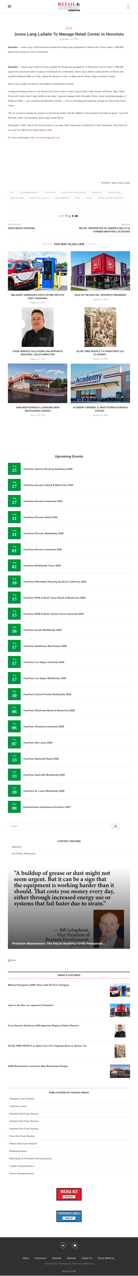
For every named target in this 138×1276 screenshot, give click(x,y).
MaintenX (16, 847)
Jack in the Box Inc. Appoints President (100, 295)
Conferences (40, 1258)
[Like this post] (62, 216)
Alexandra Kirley (29, 192)
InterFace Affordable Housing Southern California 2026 (54, 581)
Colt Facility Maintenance (23, 853)
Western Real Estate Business (23, 1143)
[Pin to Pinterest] (73, 216)
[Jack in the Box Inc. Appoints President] (100, 271)
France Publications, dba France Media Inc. (72, 1263)
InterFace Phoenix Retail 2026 (40, 517)
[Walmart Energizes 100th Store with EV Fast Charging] (37, 271)
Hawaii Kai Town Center (74, 192)
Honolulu (97, 192)
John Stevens (17, 198)
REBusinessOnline (18, 1151)
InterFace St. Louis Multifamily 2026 (43, 791)
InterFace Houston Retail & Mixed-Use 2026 (48, 485)
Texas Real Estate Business (22, 1136)
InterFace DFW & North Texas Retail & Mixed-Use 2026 (54, 597)
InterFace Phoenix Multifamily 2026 (43, 533)
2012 (12, 192)
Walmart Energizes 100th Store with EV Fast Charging (38, 985)
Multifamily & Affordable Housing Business (30, 1158)
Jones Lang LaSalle (39, 198)
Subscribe (56, 1258)
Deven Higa (50, 192)
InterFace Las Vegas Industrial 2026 (43, 662)
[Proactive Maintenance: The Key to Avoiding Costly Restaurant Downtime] (69, 908)
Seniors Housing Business (21, 1173)
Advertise (71, 1258)
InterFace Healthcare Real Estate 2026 (45, 646)
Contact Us (87, 1258)
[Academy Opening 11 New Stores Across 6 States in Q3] (100, 383)
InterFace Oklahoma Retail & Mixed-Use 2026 (49, 710)
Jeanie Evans (114, 192)
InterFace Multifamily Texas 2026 (42, 565)
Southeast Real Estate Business (24, 1128)
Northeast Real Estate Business (24, 1121)
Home (26, 1258)
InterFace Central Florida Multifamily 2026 (47, 694)
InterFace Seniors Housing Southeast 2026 (48, 469)
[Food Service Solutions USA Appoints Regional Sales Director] (37, 327)
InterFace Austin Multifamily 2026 (42, 630)
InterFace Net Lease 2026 (37, 742)
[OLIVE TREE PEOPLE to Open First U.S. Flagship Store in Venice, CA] (100, 327)
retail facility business (110, 198)
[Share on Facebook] (66, 216)
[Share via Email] (76, 216)
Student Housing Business (21, 1166)
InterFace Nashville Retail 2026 (41, 758)
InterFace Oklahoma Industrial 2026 (43, 726)
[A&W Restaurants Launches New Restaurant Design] (37, 383)
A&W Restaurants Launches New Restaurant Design (38, 1066)
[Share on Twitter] (69, 216)
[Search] (128, 7)
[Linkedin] (63, 1245)
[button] (11, 908)
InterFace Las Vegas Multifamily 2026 (44, 678)
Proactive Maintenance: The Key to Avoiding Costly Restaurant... (58, 943)
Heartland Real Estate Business (24, 1114)
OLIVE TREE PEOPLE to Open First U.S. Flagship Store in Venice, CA (47, 1045)
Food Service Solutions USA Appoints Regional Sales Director (43, 1025)
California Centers (18, 1106)
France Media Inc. (106, 1258)
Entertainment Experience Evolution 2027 (47, 807)
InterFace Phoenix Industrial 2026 (42, 549)
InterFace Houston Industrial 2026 (42, 501)
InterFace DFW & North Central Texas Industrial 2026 (53, 614)
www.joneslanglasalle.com (47, 137)
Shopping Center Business (21, 1098)
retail (89, 198)
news (77, 198)
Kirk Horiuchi (62, 198)
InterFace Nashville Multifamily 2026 (44, 774)
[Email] (75, 1245)
